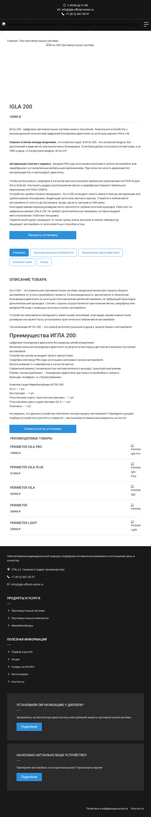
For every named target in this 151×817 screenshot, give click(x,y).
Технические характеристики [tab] (100, 252)
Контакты (17, 681)
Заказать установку (43, 235)
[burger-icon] (146, 24)
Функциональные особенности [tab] (54, 252)
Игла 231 (61, 150)
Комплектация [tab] (22, 262)
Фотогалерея (19, 674)
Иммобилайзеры (22, 625)
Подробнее (29, 727)
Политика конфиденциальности (107, 808)
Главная (12, 40)
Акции (15, 659)
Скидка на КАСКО (22, 666)
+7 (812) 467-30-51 (77, 13)
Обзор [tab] (44, 262)
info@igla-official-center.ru (78, 9)
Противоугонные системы (28, 610)
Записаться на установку (43, 429)
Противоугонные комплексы (30, 618)
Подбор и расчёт (22, 651)
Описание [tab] (19, 252)
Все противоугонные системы (39, 40)
